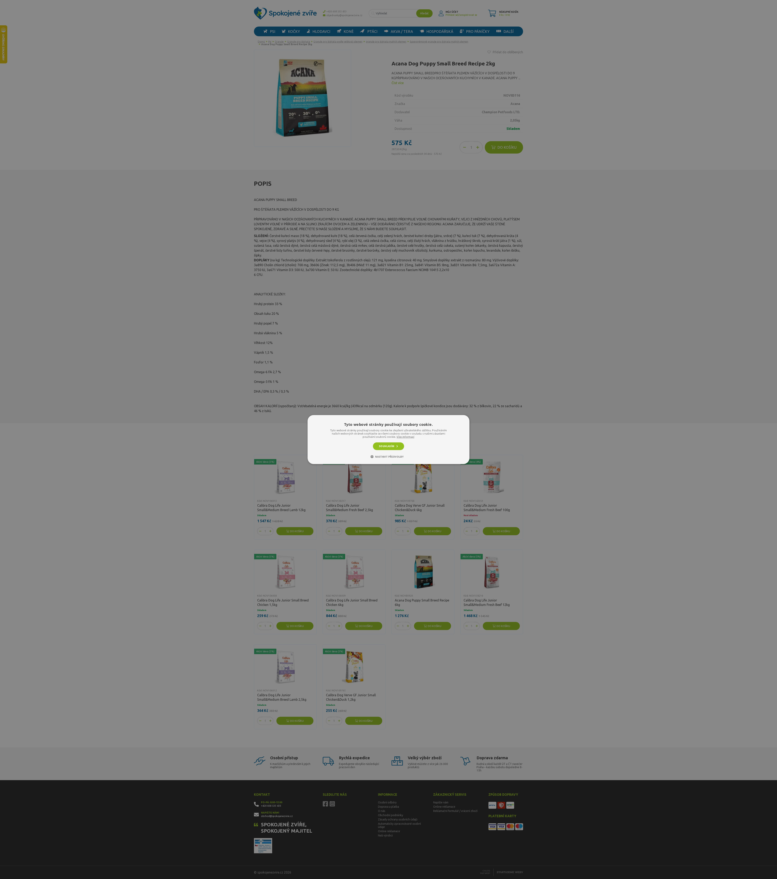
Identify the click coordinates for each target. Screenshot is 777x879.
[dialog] (388, 439)
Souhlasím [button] (386, 446)
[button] (389, 456)
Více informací (405, 436)
